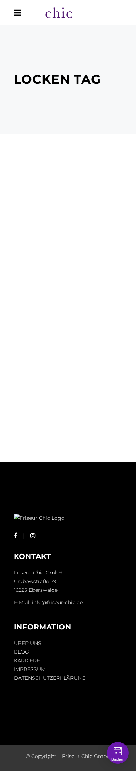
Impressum (30, 669)
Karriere (27, 660)
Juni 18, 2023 (35, 258)
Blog (21, 652)
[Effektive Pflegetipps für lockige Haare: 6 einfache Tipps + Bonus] (68, 215)
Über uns (27, 643)
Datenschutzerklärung (50, 678)
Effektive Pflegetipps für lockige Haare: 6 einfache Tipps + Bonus (66, 283)
